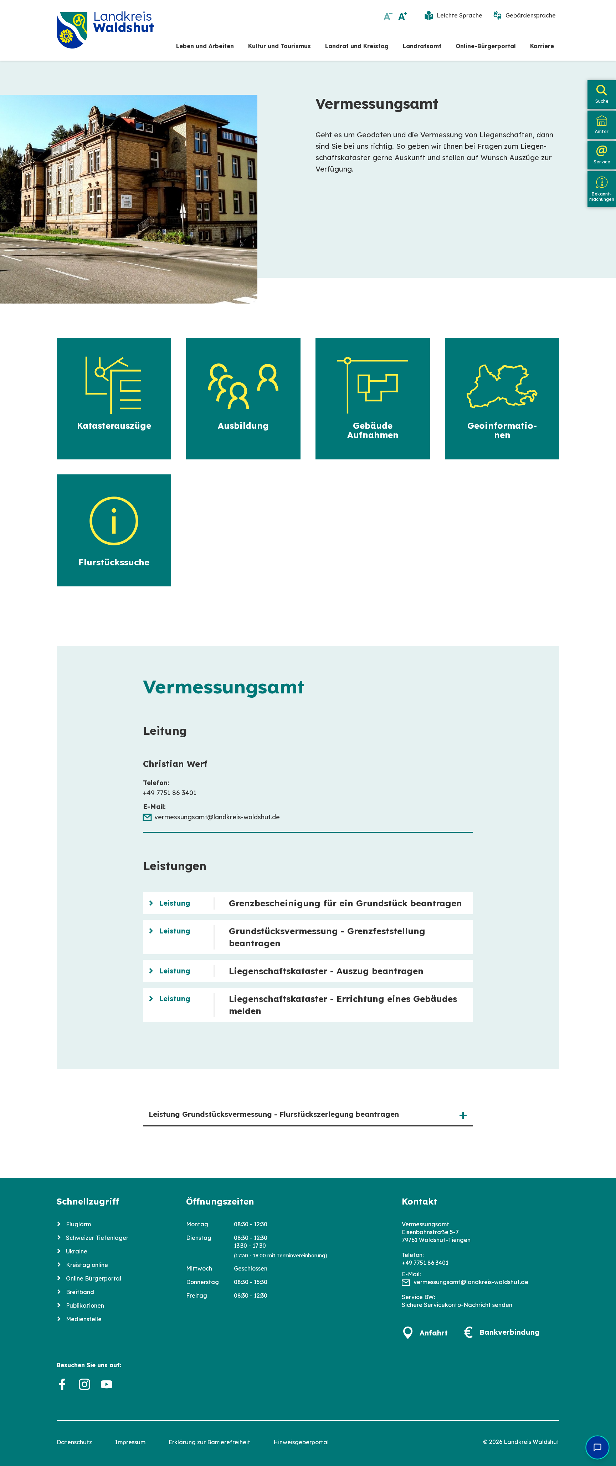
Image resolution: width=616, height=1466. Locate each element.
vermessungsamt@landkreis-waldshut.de (217, 817)
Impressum (130, 1442)
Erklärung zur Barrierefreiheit (209, 1442)
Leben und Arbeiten (205, 46)
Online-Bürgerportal (486, 46)
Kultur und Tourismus (279, 46)
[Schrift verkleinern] (388, 16)
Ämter (602, 131)
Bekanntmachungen (601, 196)
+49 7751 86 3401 (425, 1262)
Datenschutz (74, 1442)
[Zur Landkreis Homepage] (72, 30)
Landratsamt (422, 46)
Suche (602, 101)
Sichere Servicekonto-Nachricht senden (457, 1304)
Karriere (542, 46)
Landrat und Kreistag (357, 46)
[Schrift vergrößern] (402, 16)
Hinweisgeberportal (301, 1442)
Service (602, 161)
